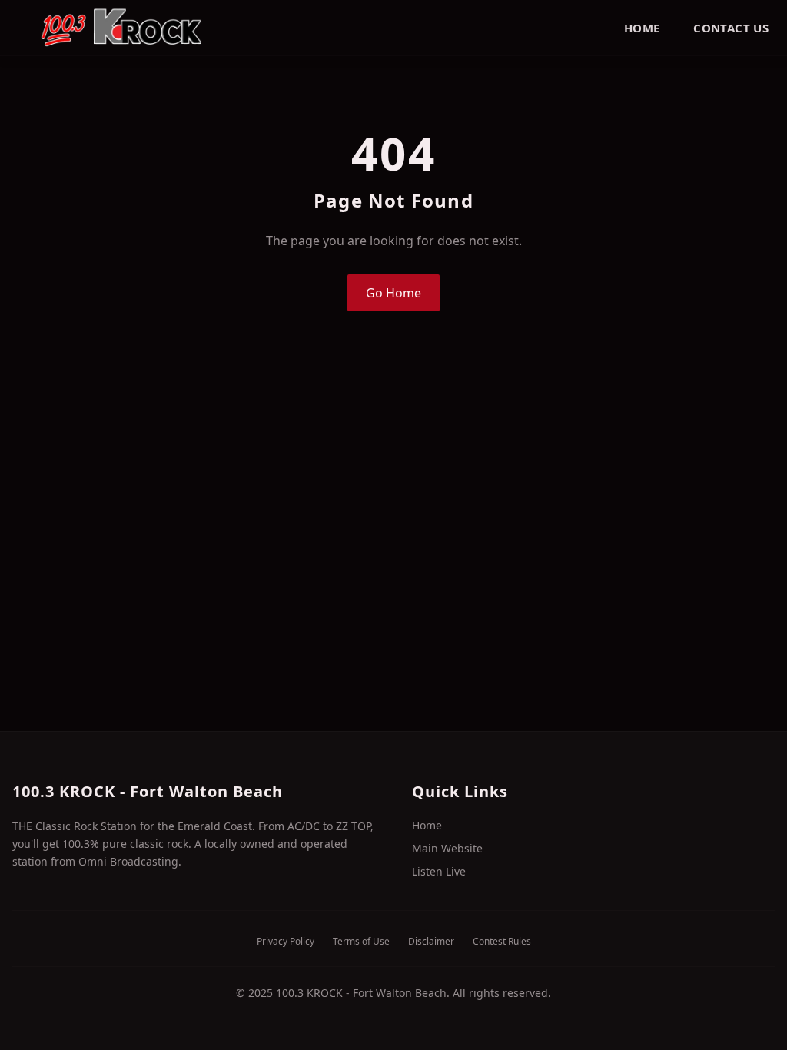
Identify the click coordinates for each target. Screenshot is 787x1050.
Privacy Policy (285, 941)
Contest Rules (502, 941)
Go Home (393, 292)
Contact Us (731, 27)
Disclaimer (431, 941)
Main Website (447, 848)
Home (642, 27)
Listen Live (439, 871)
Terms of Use (361, 941)
